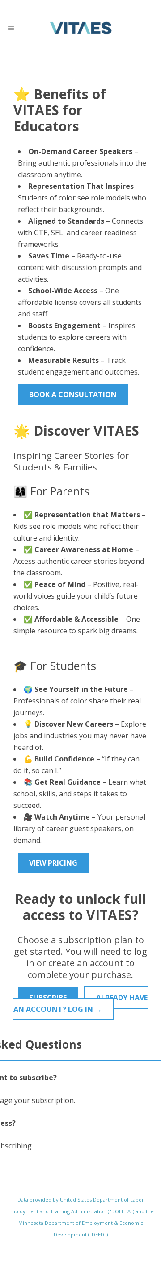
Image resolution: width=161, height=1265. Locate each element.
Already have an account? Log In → (80, 1003)
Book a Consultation (73, 394)
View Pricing (53, 863)
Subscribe (48, 998)
